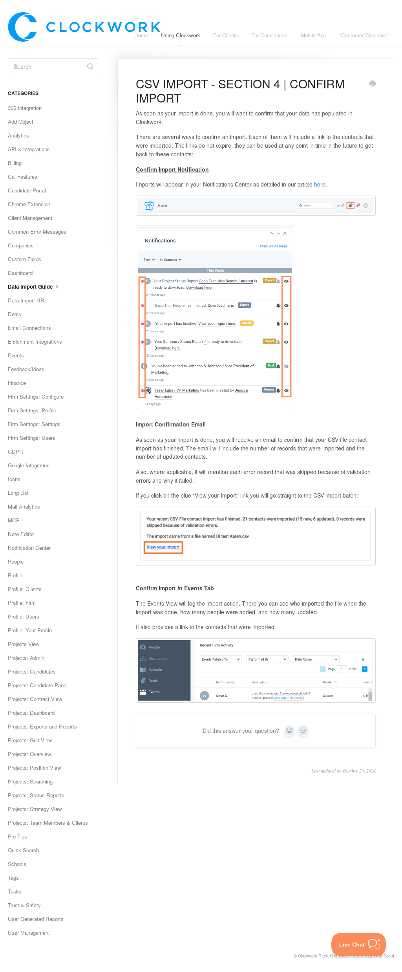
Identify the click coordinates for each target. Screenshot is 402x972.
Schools (17, 864)
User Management (29, 932)
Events (16, 355)
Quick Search (23, 850)
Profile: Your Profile (30, 630)
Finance (17, 382)
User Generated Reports (36, 919)
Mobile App (313, 35)
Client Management (30, 217)
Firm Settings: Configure (36, 396)
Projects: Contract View (35, 699)
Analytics (18, 135)
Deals (14, 314)
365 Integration (25, 108)
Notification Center (29, 547)
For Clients (225, 35)
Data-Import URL (27, 300)
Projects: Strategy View (35, 809)
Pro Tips (17, 836)
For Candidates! (269, 35)
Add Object (20, 121)
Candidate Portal (27, 190)
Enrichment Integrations (35, 341)
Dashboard (20, 272)
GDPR (15, 451)
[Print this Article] (372, 84)
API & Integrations (29, 149)
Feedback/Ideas (26, 369)
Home (141, 35)
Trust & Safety (24, 905)
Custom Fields (24, 259)
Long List (18, 492)
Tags (13, 877)
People (16, 561)
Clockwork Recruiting (317, 956)
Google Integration (28, 465)
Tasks (15, 891)
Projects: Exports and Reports (42, 726)
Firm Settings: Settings (34, 424)
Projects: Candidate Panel (38, 685)
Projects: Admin (26, 657)
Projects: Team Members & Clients (48, 822)
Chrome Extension (29, 204)
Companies (21, 245)
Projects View (24, 644)
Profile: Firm (22, 602)
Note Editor (21, 534)
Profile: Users (23, 616)
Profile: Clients (25, 589)
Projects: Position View (34, 767)
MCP (14, 520)
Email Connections (29, 327)
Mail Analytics (24, 506)
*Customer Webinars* (363, 35)
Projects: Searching (30, 781)
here (319, 184)
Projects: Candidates (32, 671)
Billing (15, 163)
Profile (15, 575)
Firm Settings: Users (31, 437)
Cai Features (22, 176)
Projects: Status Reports (36, 795)
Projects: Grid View (30, 740)
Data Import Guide (31, 286)
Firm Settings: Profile (32, 410)
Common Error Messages (37, 231)
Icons (14, 479)
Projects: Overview (29, 754)
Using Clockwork (180, 35)
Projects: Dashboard (31, 712)
